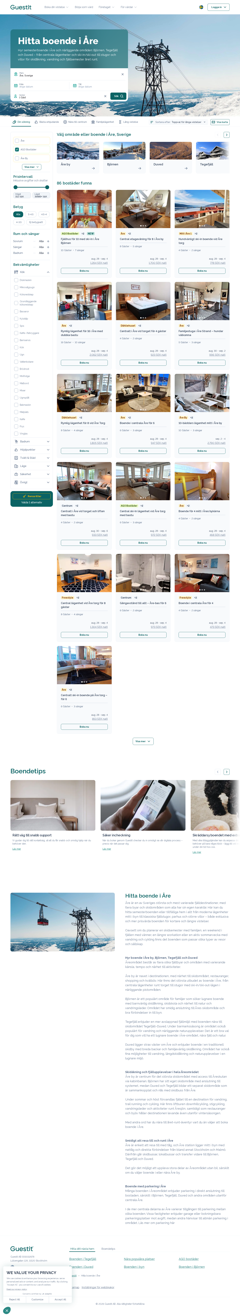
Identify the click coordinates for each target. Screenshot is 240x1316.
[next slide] (227, 135)
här (172, 1223)
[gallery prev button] (218, 772)
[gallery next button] (227, 772)
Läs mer (16, 849)
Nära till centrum (77, 122)
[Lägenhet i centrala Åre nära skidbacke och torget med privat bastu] (84, 665)
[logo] (20, 7)
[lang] (201, 7)
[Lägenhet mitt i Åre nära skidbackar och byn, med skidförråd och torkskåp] (202, 573)
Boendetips (108, 1248)
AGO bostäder (189, 1259)
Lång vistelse (130, 122)
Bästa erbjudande (49, 122)
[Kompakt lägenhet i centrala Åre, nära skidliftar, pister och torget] (202, 481)
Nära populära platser (139, 1259)
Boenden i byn (134, 1266)
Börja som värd (84, 7)
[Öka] (48, 241)
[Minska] (34, 241)
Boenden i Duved (81, 1266)
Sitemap (74, 1287)
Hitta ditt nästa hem (82, 1248)
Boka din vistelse (54, 7)
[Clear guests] (105, 96)
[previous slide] (218, 135)
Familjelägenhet (105, 122)
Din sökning (24, 122)
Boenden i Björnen (192, 1266)
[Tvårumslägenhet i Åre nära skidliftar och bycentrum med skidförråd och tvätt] (143, 573)
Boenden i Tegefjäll (82, 1259)
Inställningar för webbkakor (98, 1287)
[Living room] (143, 393)
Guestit (73, 1275)
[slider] (15, 187)
